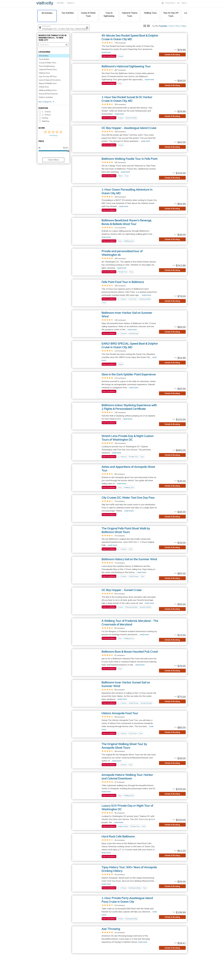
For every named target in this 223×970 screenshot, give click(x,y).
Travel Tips (169, 3)
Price (178, 26)
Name (184, 26)
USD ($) (60, 3)
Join (178, 3)
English (70, 3)
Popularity (163, 26)
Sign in (184, 3)
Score (171, 26)
